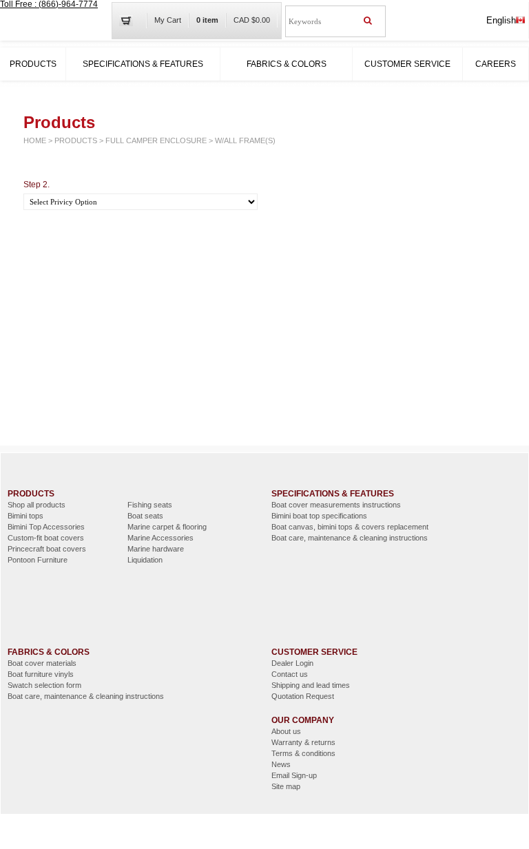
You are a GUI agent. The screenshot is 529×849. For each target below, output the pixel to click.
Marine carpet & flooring (167, 527)
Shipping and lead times (310, 685)
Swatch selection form (44, 685)
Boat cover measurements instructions (336, 505)
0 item (207, 20)
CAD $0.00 (252, 20)
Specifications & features (143, 64)
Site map (285, 786)
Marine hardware (155, 549)
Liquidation (145, 560)
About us (286, 731)
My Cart (167, 20)
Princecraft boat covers (47, 549)
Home (34, 140)
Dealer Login (292, 663)
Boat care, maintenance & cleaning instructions (349, 538)
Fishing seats (149, 505)
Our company (302, 720)
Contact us (289, 674)
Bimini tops (25, 516)
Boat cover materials (42, 663)
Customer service (407, 64)
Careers (495, 64)
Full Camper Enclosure (156, 140)
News (281, 764)
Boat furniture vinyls (41, 674)
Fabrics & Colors (286, 64)
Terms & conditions (303, 753)
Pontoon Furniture (38, 560)
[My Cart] (131, 20)
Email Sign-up (294, 775)
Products (33, 64)
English (501, 20)
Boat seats (145, 516)
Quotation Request (302, 696)
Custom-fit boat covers (46, 538)
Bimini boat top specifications (319, 516)
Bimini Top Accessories (46, 527)
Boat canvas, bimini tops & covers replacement (349, 527)
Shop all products (36, 505)
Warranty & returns (303, 742)
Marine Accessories (160, 538)
